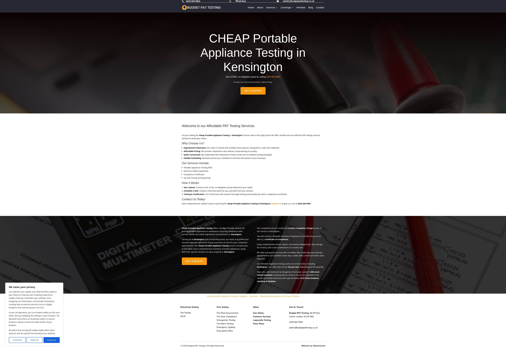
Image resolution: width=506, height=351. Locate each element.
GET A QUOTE (253, 91)
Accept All (51, 340)
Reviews (300, 7)
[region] (34, 314)
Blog (310, 7)
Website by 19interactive (313, 346)
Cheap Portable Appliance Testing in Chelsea (279, 296)
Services (270, 7)
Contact (320, 7)
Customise (17, 340)
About (260, 7)
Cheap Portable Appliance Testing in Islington (227, 296)
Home (251, 7)
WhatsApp (240, 1)
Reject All (34, 340)
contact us (276, 203)
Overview (253, 296)
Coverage (286, 7)
